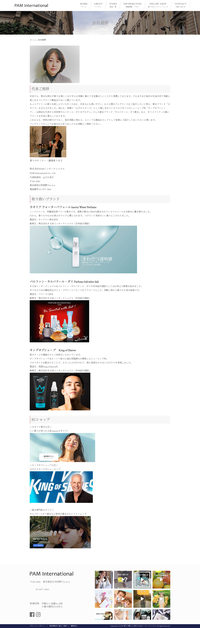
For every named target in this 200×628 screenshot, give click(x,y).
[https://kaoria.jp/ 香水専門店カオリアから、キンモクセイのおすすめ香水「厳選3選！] (142, 599)
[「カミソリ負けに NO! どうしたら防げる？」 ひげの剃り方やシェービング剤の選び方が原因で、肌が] (123, 599)
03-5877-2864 (42, 589)
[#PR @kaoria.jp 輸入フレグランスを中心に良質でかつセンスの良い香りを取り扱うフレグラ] (161, 618)
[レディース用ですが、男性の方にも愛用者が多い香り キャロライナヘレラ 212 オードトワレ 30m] (142, 618)
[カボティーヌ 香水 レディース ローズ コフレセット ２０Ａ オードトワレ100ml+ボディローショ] (104, 599)
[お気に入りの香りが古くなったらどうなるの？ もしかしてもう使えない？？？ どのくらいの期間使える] (123, 580)
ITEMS (113, 5)
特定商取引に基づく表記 (58, 626)
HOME (84, 5)
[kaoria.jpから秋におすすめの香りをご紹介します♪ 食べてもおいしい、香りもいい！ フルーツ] (161, 580)
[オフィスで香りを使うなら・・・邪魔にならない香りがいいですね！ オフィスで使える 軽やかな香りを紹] (142, 580)
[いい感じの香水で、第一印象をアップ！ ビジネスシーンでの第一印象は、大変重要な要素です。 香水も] (104, 580)
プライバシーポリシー (38, 626)
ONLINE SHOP (158, 5)
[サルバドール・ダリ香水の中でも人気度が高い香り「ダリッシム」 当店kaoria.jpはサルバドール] (123, 618)
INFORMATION (132, 5)
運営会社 (74, 626)
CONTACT (181, 5)
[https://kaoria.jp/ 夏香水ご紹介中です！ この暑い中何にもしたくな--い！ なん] (104, 618)
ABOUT (98, 5)
